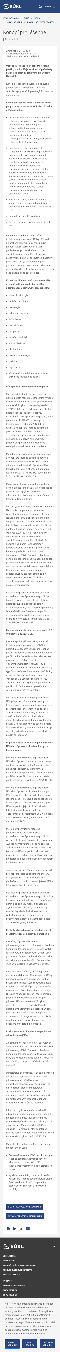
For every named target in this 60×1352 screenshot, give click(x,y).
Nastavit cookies (29, 1343)
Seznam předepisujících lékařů (25, 1216)
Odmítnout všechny (47, 1343)
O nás (26, 18)
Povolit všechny (12, 1343)
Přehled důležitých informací (18, 1270)
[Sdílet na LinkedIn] (15, 1228)
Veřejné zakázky (11, 1275)
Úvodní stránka (11, 18)
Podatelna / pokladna (14, 1285)
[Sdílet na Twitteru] (21, 1228)
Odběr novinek (10, 1295)
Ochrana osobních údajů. (31, 1333)
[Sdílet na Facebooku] (8, 1228)
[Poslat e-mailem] (28, 1228)
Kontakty (7, 1281)
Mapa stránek (10, 1290)
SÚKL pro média (14, 22)
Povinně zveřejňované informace (20, 1265)
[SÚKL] (12, 6)
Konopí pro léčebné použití (40, 22)
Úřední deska (9, 1256)
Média (37, 18)
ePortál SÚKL (9, 1261)
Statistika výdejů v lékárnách (24, 1207)
